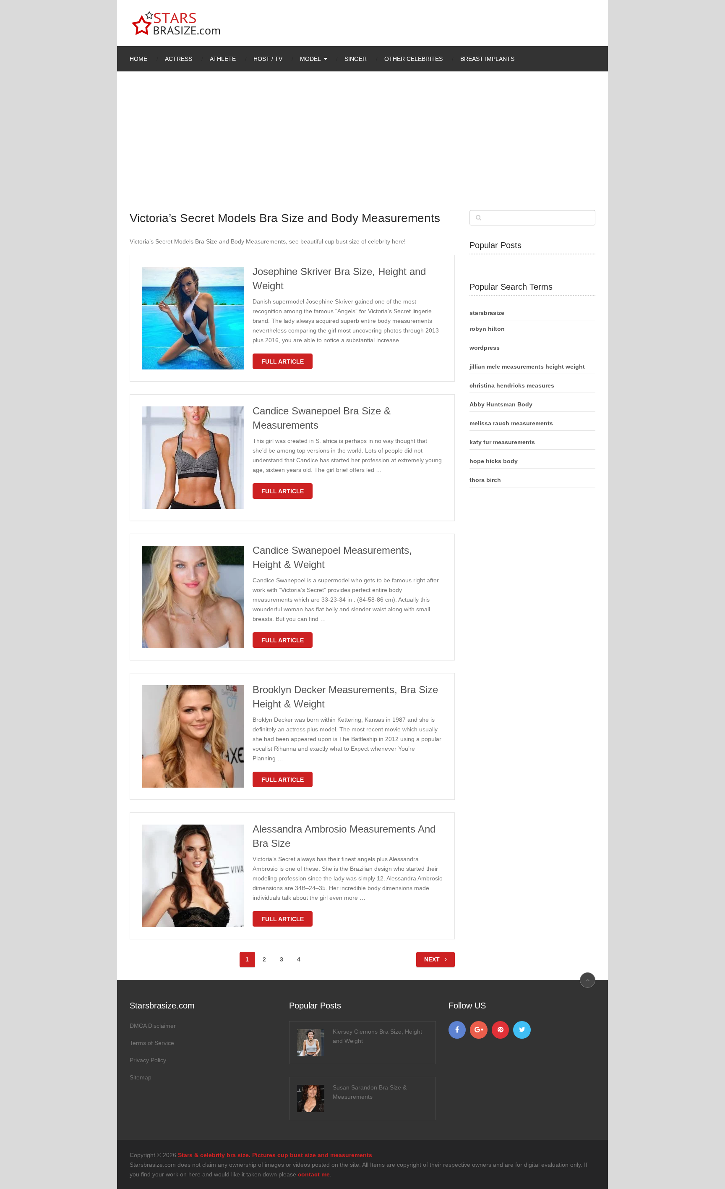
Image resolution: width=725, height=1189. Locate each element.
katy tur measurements (502, 442)
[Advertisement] (362, 147)
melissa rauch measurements (511, 423)
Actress (178, 58)
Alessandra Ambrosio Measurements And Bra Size (344, 836)
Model (310, 58)
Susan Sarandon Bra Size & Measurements (370, 1092)
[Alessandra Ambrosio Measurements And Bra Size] (193, 876)
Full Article (282, 361)
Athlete (223, 58)
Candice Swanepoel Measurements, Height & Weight (332, 557)
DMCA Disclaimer (153, 1025)
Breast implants (487, 58)
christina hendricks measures (511, 385)
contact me (314, 1174)
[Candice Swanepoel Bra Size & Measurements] (193, 457)
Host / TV (267, 58)
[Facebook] (457, 1030)
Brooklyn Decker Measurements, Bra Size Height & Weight (345, 697)
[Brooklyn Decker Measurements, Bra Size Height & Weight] (193, 736)
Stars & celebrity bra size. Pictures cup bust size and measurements (275, 1155)
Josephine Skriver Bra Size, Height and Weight (339, 278)
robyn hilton (487, 328)
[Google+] (479, 1030)
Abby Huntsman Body (500, 404)
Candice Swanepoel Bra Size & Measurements (322, 418)
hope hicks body (493, 461)
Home (138, 58)
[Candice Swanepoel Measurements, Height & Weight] (193, 597)
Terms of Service (152, 1043)
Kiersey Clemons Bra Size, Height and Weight (377, 1036)
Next (432, 959)
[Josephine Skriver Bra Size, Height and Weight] (193, 318)
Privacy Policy (148, 1060)
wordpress (484, 347)
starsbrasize (486, 312)
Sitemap (140, 1077)
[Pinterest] (500, 1030)
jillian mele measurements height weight (527, 366)
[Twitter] (522, 1030)
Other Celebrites (413, 58)
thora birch (485, 480)
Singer (355, 58)
